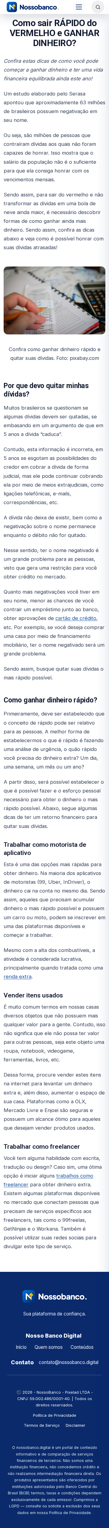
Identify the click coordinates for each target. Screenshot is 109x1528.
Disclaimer (75, 1425)
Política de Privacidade (54, 1415)
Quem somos (49, 1347)
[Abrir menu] (78, 7)
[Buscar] (97, 7)
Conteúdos (82, 1347)
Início (21, 1347)
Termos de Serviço (42, 1425)
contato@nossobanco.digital (68, 1362)
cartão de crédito (75, 618)
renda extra (17, 976)
